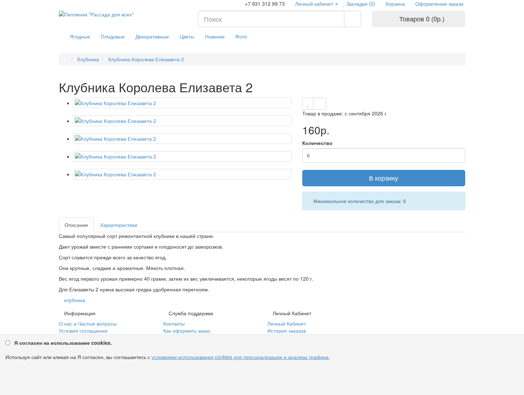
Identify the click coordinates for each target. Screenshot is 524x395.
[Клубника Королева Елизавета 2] (182, 103)
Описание (76, 224)
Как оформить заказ (186, 330)
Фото (241, 36)
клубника (74, 299)
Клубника (87, 59)
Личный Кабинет (286, 323)
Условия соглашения (83, 330)
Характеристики (118, 224)
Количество (317, 142)
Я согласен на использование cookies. (63, 342)
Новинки (215, 36)
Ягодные (80, 36)
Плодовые (113, 36)
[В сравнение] (319, 104)
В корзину (383, 177)
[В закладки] (307, 104)
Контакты (174, 323)
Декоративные (152, 36)
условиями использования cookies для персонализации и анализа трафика (240, 356)
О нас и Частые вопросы (88, 323)
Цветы (187, 36)
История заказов (286, 330)
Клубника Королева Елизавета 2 (145, 59)
